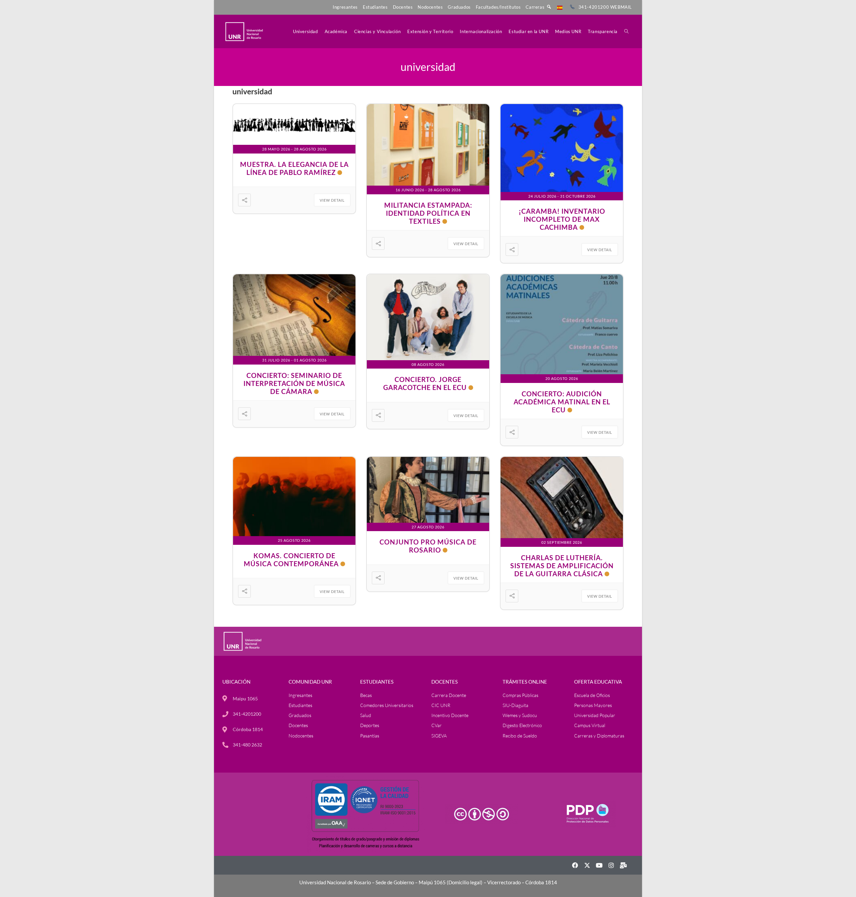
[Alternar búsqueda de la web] (626, 31)
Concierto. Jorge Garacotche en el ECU (425, 383)
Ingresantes (345, 7)
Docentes (403, 7)
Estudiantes (375, 7)
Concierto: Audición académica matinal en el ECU (562, 402)
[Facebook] (575, 865)
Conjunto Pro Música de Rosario (428, 546)
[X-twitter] (587, 865)
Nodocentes (430, 7)
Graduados (459, 7)
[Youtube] (599, 865)
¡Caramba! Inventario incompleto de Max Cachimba (562, 219)
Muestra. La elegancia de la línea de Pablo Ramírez (294, 168)
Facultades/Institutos (498, 7)
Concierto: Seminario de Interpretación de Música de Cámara (294, 383)
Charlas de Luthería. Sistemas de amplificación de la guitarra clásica (562, 566)
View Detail (332, 200)
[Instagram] (611, 865)
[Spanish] (559, 7)
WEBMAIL (621, 7)
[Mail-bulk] (623, 865)
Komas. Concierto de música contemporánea (291, 560)
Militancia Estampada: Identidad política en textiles (428, 213)
